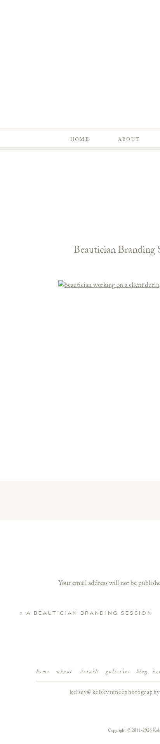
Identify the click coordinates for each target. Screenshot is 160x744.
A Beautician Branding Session (89, 613)
